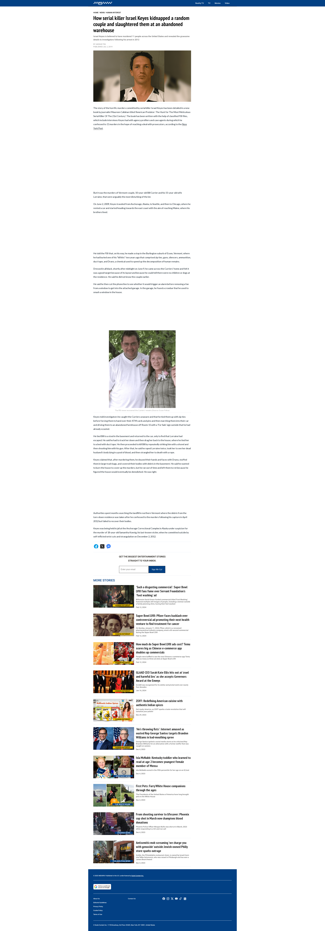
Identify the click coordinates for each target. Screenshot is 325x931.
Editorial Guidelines (100, 902)
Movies (218, 3)
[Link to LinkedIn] (184, 898)
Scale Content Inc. (137, 876)
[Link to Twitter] (172, 898)
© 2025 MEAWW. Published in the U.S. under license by (112, 876)
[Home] (102, 3)
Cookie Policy (98, 910)
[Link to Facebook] (163, 898)
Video (227, 3)
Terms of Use (97, 914)
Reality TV (199, 3)
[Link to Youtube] (176, 898)
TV (209, 3)
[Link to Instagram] (168, 898)
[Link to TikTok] (180, 899)
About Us (96, 899)
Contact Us (132, 899)
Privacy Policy (98, 906)
